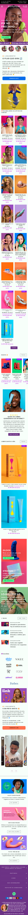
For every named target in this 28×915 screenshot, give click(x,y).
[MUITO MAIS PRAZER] (14, 813)
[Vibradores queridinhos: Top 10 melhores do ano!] (5, 624)
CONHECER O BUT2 (14, 78)
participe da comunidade (13, 887)
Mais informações (13, 882)
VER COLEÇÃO (14, 434)
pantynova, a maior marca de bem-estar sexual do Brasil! (14, 868)
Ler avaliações (14, 831)
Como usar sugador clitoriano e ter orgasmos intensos (18, 645)
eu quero (14, 802)
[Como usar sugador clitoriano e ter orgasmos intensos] (5, 642)
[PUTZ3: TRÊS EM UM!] (14, 842)
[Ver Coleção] (14, 550)
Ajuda (14, 878)
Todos (14, 347)
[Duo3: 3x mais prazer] (14, 786)
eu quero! (14, 860)
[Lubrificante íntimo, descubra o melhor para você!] (5, 632)
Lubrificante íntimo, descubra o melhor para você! (17, 634)
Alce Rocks (15, 913)
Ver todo (22, 618)
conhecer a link (14, 727)
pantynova (13, 873)
